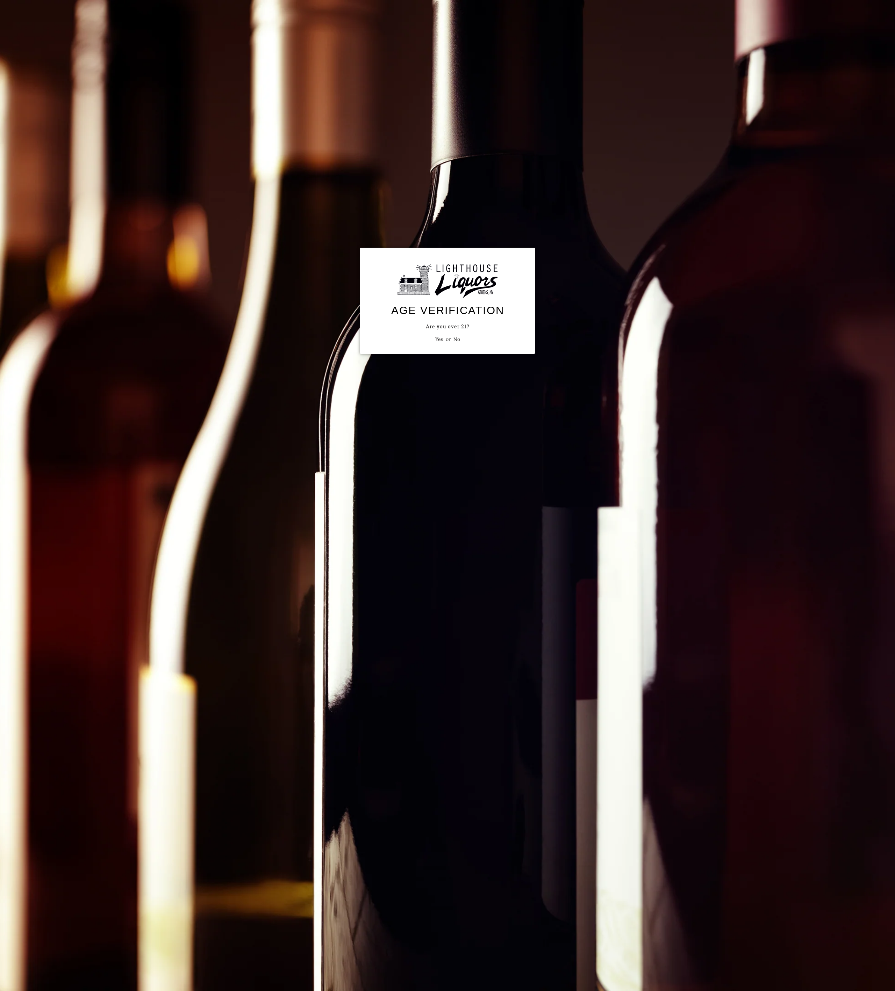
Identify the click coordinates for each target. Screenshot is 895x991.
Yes (439, 339)
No (456, 339)
